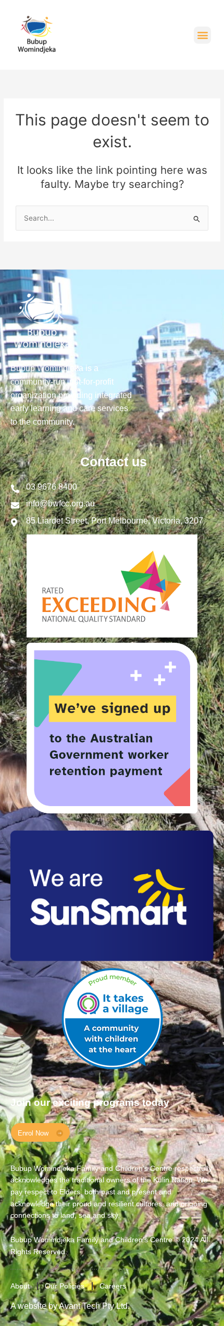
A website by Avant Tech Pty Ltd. (70, 1306)
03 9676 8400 (51, 486)
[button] (202, 35)
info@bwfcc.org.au (60, 503)
